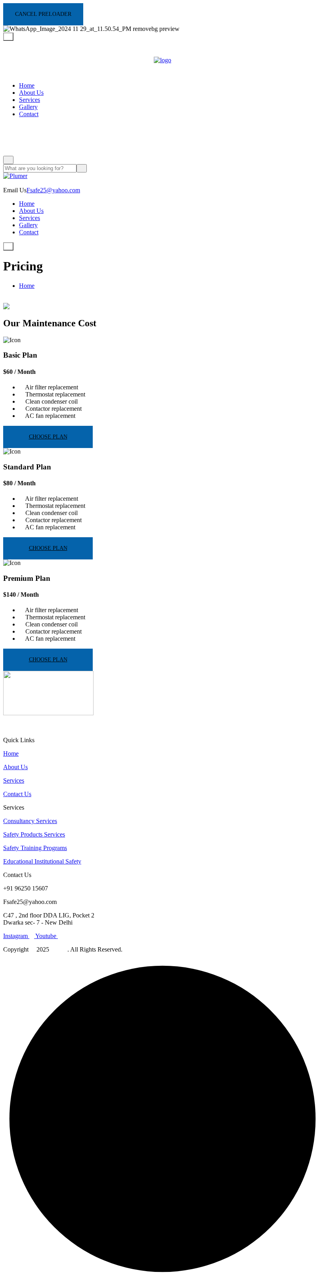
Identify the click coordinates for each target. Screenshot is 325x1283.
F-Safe (59, 949)
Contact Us (17, 794)
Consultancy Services (30, 821)
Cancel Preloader (43, 14)
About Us (31, 92)
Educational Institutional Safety (42, 861)
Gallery (28, 106)
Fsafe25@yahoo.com (53, 190)
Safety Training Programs (35, 847)
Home (26, 85)
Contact (28, 114)
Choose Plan (48, 437)
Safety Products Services (34, 834)
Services (29, 99)
